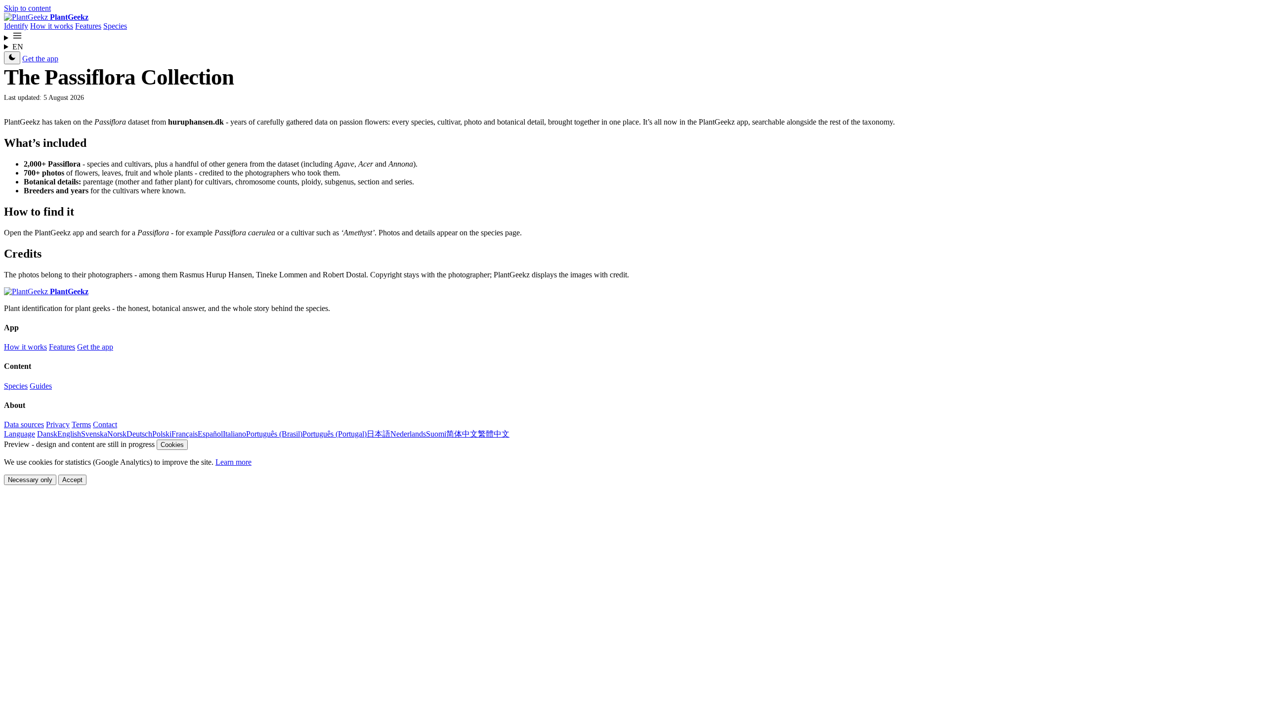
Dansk (47, 434)
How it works (51, 26)
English (69, 434)
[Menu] (632, 37)
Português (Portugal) (334, 434)
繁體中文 (493, 434)
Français (184, 434)
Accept (72, 480)
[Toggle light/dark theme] (12, 57)
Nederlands (408, 434)
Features (88, 26)
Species (115, 26)
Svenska (94, 434)
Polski (161, 434)
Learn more (233, 462)
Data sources (24, 424)
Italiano (234, 434)
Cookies (172, 444)
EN (17, 47)
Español (210, 434)
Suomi (436, 434)
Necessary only (30, 480)
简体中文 (462, 434)
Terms (81, 424)
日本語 (378, 434)
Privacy (58, 424)
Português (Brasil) (274, 434)
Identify (16, 26)
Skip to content (27, 8)
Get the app (40, 58)
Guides (41, 386)
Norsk (116, 434)
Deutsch (139, 434)
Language (19, 434)
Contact (105, 424)
